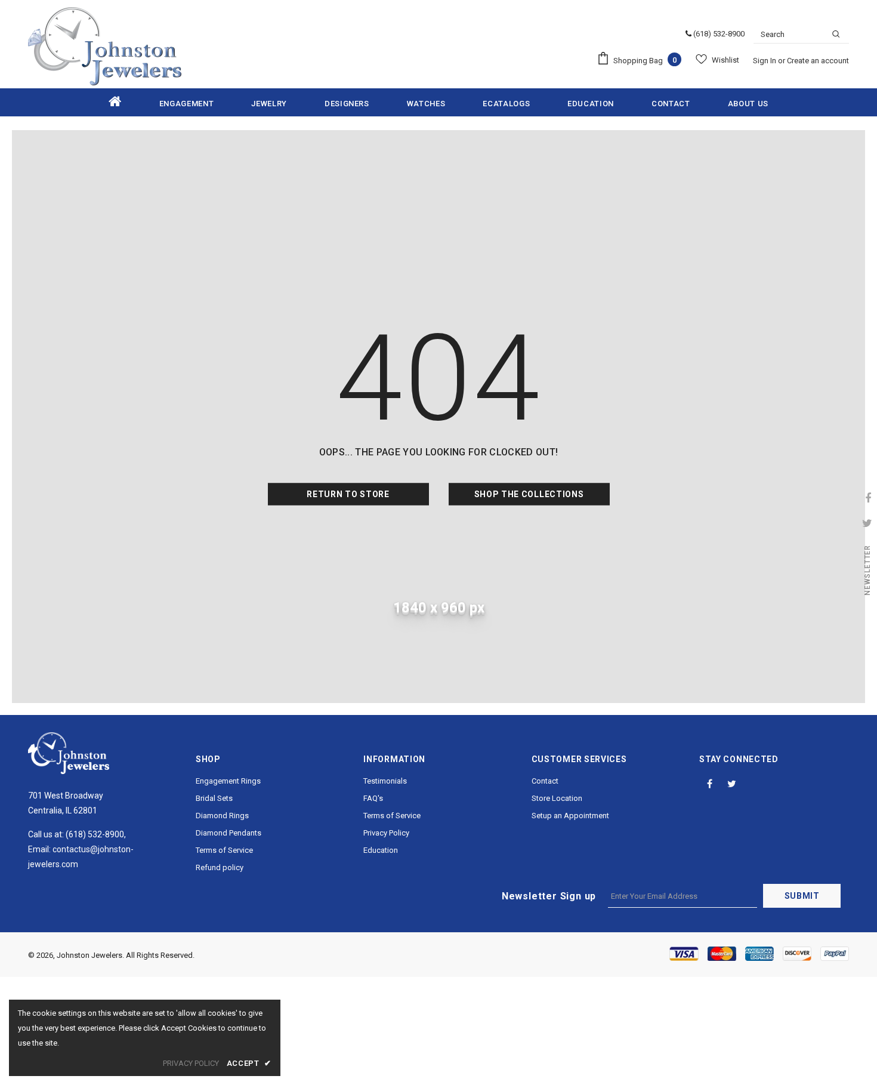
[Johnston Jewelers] (104, 46)
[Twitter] (732, 783)
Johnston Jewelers (89, 955)
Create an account (818, 60)
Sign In (765, 60)
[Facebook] (710, 783)
